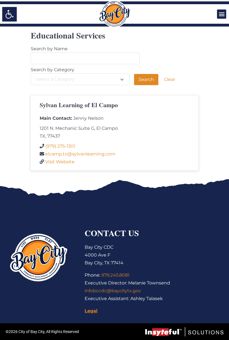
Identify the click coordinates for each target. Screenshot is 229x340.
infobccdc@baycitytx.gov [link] (113, 290)
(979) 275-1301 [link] (60, 146)
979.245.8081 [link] (115, 275)
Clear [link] (169, 79)
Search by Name (49, 49)
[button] (221, 14)
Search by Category (52, 70)
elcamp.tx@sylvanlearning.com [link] (80, 154)
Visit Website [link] (60, 161)
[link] (9, 14)
